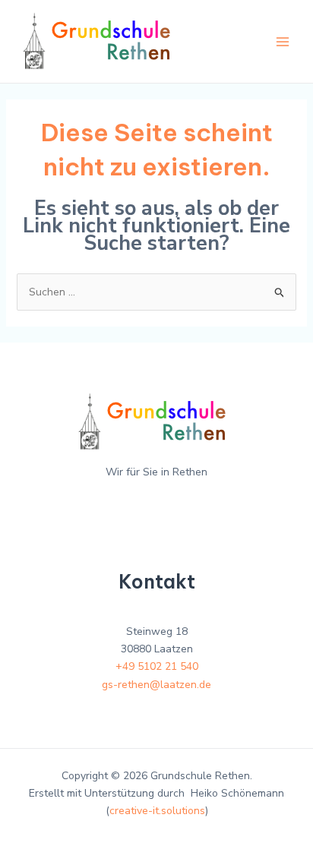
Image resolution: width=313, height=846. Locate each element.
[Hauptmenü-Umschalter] (282, 41)
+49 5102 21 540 (156, 666)
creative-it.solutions (157, 810)
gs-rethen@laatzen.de (156, 684)
